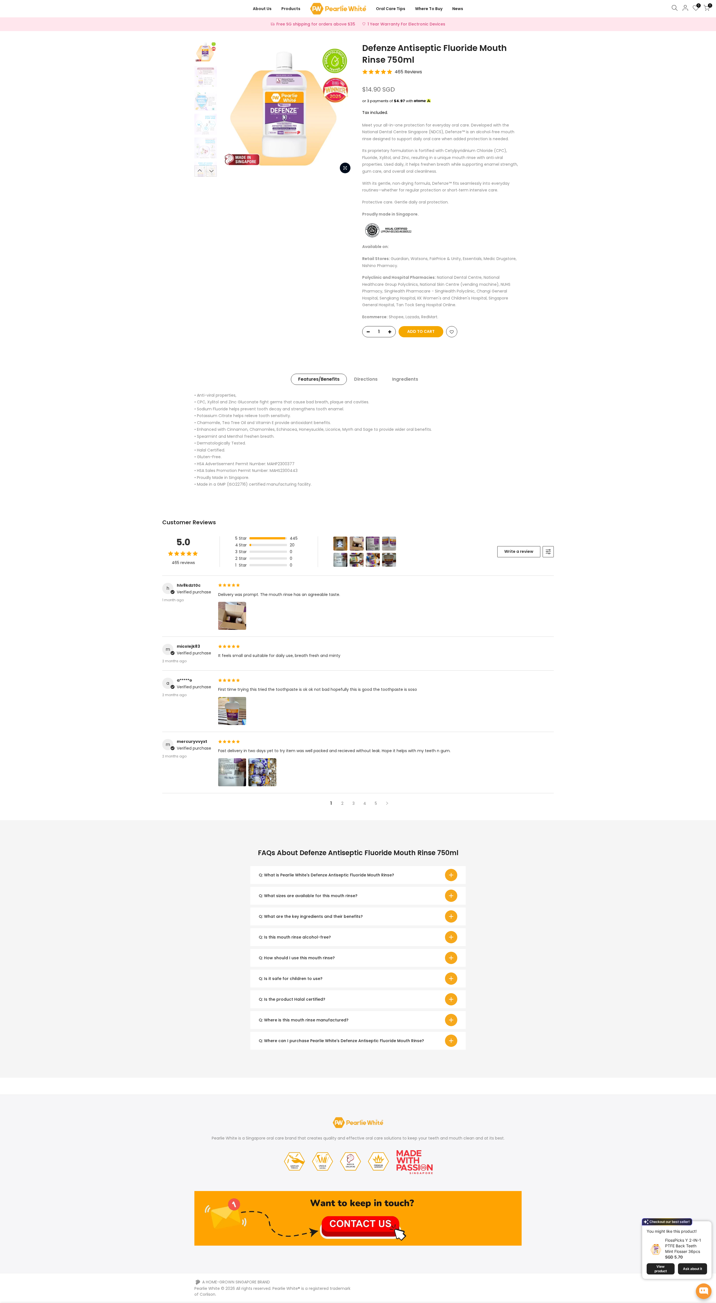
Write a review (518, 551)
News (457, 8)
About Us (262, 8)
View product (660, 1268)
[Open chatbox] (704, 1291)
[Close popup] (703, 1228)
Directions (366, 379)
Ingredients (405, 379)
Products (290, 8)
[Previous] (229, 109)
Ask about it (692, 1269)
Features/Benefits (319, 379)
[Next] (344, 109)
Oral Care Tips (390, 8)
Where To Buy (428, 8)
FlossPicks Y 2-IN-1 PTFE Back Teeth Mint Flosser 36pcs (683, 1246)
